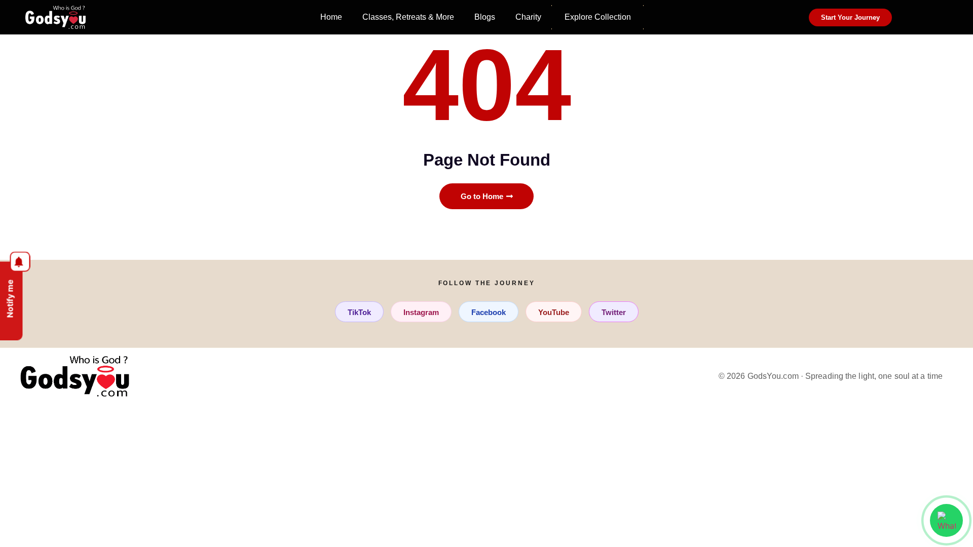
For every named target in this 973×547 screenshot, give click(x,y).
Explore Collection (598, 17)
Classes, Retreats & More (408, 17)
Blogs (484, 17)
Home (331, 17)
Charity (528, 17)
